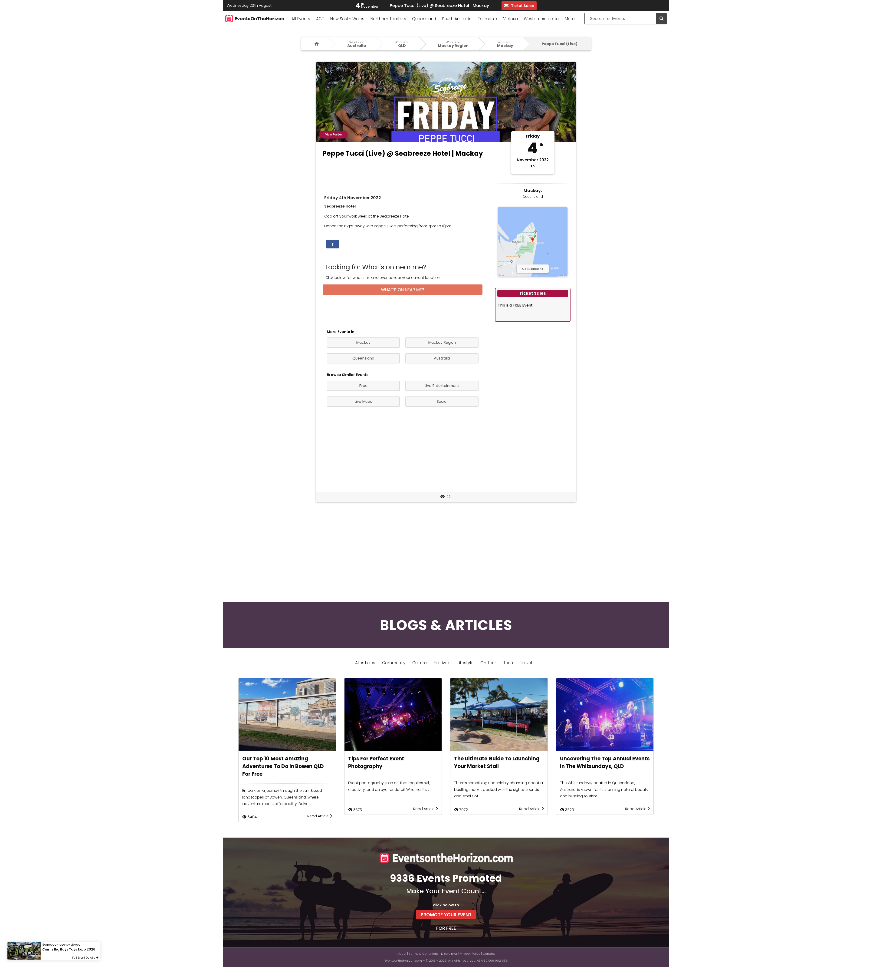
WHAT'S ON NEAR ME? (402, 290)
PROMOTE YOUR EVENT (446, 914)
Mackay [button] (363, 342)
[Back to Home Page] (315, 43)
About (401, 953)
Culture (419, 663)
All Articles (365, 663)
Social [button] (442, 401)
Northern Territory (388, 19)
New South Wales (347, 19)
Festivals (442, 663)
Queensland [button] (363, 358)
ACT (320, 19)
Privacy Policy (470, 953)
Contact (489, 953)
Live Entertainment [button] (442, 385)
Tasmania (487, 19)
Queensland (424, 19)
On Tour (488, 663)
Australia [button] (442, 358)
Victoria (510, 19)
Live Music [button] (363, 401)
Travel (526, 663)
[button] (332, 244)
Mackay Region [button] (442, 342)
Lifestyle (465, 663)
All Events (301, 19)
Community (393, 663)
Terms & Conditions (424, 953)
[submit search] (661, 18)
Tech (508, 663)
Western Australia (541, 19)
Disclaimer (449, 953)
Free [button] (363, 385)
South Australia (457, 19)
